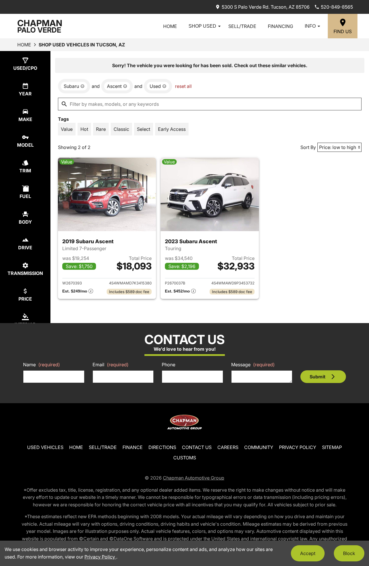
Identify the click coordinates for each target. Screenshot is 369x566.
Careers (227, 447)
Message (253, 364)
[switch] (67, 129)
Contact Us (197, 447)
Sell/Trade (242, 26)
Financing (280, 26)
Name (41, 364)
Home (170, 26)
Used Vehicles (45, 447)
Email (111, 364)
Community (258, 447)
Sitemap (332, 447)
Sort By (308, 147)
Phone (168, 364)
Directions (162, 447)
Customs (184, 458)
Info (310, 26)
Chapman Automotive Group (193, 478)
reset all (183, 86)
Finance (133, 447)
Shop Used (202, 26)
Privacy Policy (297, 447)
